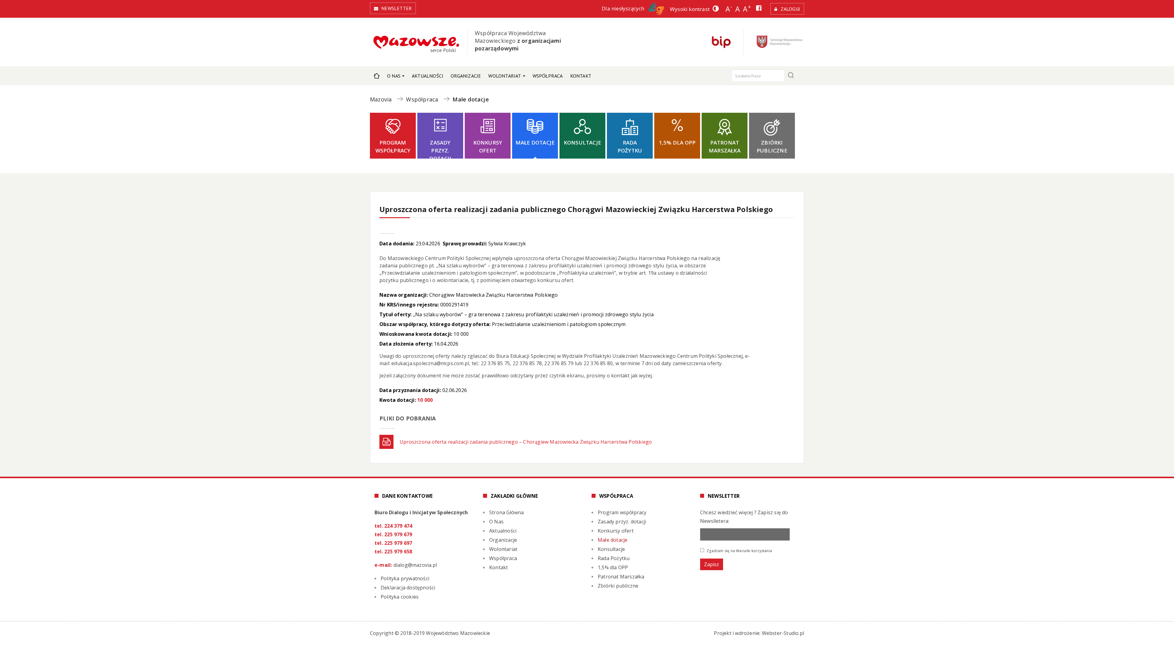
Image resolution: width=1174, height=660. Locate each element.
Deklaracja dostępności (408, 587)
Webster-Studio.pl (783, 633)
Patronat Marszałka (724, 146)
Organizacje (466, 76)
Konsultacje (582, 142)
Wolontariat (504, 76)
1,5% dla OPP (677, 142)
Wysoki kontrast (690, 9)
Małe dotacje (535, 142)
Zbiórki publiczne (772, 146)
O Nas (394, 76)
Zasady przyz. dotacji (440, 149)
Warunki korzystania (754, 550)
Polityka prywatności (405, 578)
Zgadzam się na (739, 550)
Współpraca (548, 76)
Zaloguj (790, 9)
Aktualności (427, 76)
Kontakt (580, 76)
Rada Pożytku (630, 146)
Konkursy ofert (487, 146)
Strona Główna (376, 75)
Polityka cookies (400, 596)
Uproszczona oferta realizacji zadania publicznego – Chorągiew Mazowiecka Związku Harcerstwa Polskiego (526, 441)
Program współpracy (393, 146)
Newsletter (396, 8)
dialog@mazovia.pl (415, 565)
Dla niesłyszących (624, 8)
